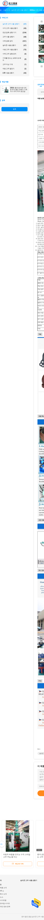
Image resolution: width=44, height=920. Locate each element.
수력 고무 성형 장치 (14, 54)
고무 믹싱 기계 (14, 64)
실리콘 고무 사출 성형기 (14, 24)
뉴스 (1, 897)
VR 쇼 (2, 891)
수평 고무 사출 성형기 (14, 50)
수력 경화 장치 (14, 41)
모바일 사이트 (5, 903)
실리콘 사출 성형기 (14, 45)
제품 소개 (3, 888)
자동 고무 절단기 (14, 69)
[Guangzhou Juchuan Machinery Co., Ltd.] (10, 3)
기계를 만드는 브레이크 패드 (14, 59)
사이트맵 (3, 900)
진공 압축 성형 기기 (14, 32)
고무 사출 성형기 (14, 37)
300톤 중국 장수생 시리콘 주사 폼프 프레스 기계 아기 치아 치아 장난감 (18, 89)
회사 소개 (3, 894)
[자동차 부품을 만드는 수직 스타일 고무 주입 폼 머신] (17, 836)
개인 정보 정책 (5, 906)
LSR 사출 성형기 (14, 73)
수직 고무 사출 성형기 (14, 28)
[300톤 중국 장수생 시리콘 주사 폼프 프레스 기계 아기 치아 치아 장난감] (5, 90)
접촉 (14, 109)
